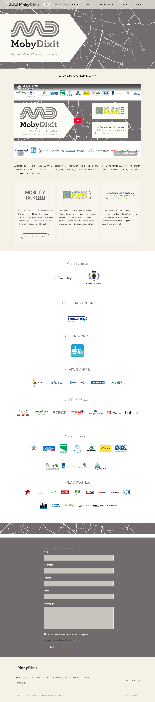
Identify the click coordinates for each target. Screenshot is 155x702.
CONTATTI (89, 4)
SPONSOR (123, 4)
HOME (46, 4)
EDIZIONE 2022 (140, 4)
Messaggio (50, 603)
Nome (47, 551)
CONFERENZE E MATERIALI (65, 4)
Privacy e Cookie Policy (133, 695)
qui (75, 640)
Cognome (49, 564)
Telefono (49, 577)
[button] (35, 236)
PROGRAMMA (105, 4)
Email (47, 590)
